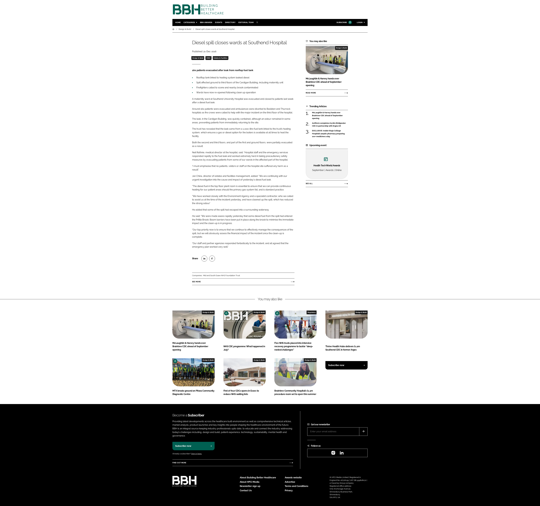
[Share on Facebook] (212, 258)
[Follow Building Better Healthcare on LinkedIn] (341, 453)
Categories (189, 22)
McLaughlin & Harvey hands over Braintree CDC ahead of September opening (330, 115)
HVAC (208, 58)
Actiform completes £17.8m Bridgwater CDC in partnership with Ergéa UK (330, 125)
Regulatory (312, 312)
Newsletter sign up (250, 486)
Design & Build (197, 58)
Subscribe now (336, 365)
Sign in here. (196, 454)
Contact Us (246, 490)
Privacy (289, 490)
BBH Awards (206, 22)
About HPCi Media (249, 482)
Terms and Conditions (296, 486)
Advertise (290, 482)
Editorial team (246, 22)
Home (178, 22)
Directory (230, 22)
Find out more (179, 463)
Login (360, 22)
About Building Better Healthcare (258, 477)
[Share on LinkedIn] (204, 258)
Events (218, 22)
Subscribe (342, 22)
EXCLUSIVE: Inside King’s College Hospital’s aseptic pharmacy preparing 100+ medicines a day (330, 133)
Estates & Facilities (220, 58)
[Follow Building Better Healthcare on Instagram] (333, 453)
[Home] (173, 29)
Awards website (293, 477)
